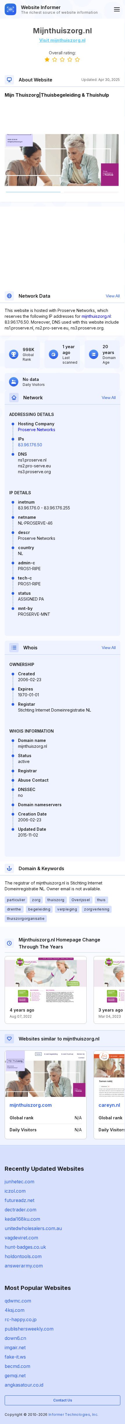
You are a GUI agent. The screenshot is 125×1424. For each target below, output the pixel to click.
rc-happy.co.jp (21, 1319)
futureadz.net (19, 1200)
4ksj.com (14, 1310)
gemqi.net (15, 1375)
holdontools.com (23, 1256)
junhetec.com (19, 1181)
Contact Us (62, 1400)
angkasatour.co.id (24, 1385)
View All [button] (113, 296)
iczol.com (15, 1191)
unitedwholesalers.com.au (33, 1228)
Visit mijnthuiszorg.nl (62, 40)
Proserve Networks (36, 429)
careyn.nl (109, 1105)
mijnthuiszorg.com (31, 1105)
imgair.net (15, 1347)
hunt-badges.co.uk (25, 1247)
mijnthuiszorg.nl (96, 316)
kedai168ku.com (22, 1219)
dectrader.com (20, 1210)
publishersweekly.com (29, 1329)
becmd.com (17, 1366)
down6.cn (15, 1338)
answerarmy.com (24, 1266)
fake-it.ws (15, 1357)
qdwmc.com (18, 1301)
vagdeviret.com (21, 1238)
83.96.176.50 (30, 444)
